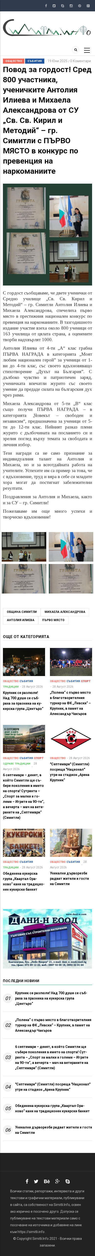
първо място (53, 620)
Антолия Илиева (20, 620)
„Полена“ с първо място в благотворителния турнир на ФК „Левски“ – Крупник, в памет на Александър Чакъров (53, 1025)
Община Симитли (22, 612)
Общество (13, 61)
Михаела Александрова (65, 612)
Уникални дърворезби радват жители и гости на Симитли (53, 1130)
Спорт (85, 681)
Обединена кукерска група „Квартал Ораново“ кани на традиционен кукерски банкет (52, 1108)
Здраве (8, 763)
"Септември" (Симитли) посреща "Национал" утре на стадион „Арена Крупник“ (52, 1086)
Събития (35, 61)
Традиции (11, 686)
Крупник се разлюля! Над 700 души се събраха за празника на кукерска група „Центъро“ (51, 998)
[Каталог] (47, 27)
